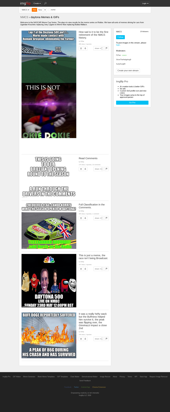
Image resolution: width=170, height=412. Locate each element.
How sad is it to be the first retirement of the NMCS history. (93, 35)
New (40, 10)
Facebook (67, 387)
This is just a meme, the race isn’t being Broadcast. (93, 257)
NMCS (24, 10)
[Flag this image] (106, 48)
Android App (85, 387)
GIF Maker (17, 377)
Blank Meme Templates (46, 377)
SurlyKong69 (120, 64)
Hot (34, 10)
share (97, 48)
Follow (120, 37)
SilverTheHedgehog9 (123, 59)
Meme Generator (29, 377)
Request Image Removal (158, 377)
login (118, 45)
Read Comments (88, 158)
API (136, 377)
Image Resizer (105, 377)
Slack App (143, 377)
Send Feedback (85, 381)
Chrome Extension (99, 387)
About (115, 377)
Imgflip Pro (6, 377)
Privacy (122, 377)
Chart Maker (74, 377)
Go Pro (132, 103)
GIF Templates (62, 377)
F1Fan (121, 55)
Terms (130, 377)
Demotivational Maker (89, 377)
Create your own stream (128, 70)
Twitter (76, 387)
